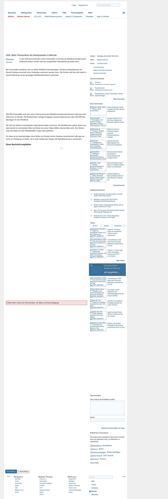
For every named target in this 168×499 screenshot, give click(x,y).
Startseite (12, 13)
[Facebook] (120, 13)
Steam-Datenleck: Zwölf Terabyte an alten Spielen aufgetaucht (115, 109)
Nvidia (41, 492)
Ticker (17, 481)
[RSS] (116, 13)
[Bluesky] (124, 13)
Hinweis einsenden (99, 73)
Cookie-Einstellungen (75, 490)
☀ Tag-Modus (11, 471)
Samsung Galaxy (45, 490)
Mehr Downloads (119, 99)
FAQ (64, 13)
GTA (41, 488)
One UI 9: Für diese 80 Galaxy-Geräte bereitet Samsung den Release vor (109, 211)
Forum (94, 484)
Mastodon (95, 494)
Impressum (72, 483)
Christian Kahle (102, 63)
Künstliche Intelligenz (46, 483)
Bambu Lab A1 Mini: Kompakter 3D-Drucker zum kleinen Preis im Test (115, 325)
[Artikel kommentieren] (51, 148)
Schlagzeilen (26, 13)
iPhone (42, 494)
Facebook (95, 488)
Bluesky (94, 491)
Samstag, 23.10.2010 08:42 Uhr (107, 56)
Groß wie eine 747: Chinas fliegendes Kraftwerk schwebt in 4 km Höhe (106, 216)
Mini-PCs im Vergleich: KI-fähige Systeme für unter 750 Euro (115, 303)
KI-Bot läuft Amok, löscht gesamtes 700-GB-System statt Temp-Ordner (108, 195)
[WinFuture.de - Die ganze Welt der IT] (26, 6)
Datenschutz (72, 488)
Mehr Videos (121, 260)
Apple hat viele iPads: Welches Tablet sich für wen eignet (115, 314)
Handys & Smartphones (73, 16)
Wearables (89, 16)
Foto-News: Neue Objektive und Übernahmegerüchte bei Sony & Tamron (115, 293)
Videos (54, 13)
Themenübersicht (119, 185)
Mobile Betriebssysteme (53, 16)
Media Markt (43, 481)
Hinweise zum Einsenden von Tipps (113, 428)
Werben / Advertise (74, 485)
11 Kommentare (98, 67)
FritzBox (42, 485)
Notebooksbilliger (113, 452)
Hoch (8, 476)
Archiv (17, 492)
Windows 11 (43, 479)
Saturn (101, 449)
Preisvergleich (77, 13)
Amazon (103, 459)
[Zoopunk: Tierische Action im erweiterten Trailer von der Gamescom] (98, 232)
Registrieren (83, 5)
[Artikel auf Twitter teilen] (32, 148)
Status (71, 492)
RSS (93, 481)
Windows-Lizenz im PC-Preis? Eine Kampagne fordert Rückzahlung (105, 200)
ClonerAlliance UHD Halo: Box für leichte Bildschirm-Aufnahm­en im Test (115, 281)
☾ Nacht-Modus (23, 471)
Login (74, 5)
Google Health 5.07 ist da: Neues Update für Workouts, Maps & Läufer (115, 120)
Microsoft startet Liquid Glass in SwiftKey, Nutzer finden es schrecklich (115, 165)
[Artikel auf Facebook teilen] (14, 148)
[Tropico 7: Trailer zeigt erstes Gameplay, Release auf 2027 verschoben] (98, 253)
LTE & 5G (37, 16)
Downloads (41, 13)
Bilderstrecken (19, 490)
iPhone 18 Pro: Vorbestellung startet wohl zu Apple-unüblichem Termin (108, 206)
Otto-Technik (108, 455)
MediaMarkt (107, 445)
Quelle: (92, 417)
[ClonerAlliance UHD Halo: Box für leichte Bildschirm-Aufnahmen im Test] (98, 243)
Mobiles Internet (102, 60)
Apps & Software (103, 16)
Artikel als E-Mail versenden (102, 70)
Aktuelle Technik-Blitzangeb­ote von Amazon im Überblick (114, 143)
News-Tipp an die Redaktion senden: (102, 399)
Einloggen (72, 481)
